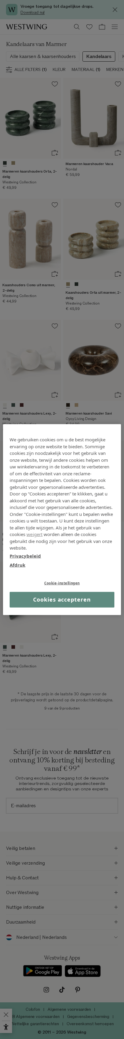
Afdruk (17, 565)
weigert (34, 534)
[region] (62, 519)
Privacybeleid (25, 556)
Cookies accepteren (62, 599)
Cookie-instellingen (62, 583)
